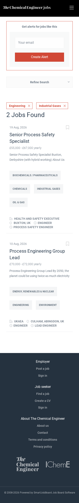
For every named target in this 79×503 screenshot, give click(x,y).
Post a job (42, 368)
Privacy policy (42, 446)
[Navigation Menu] (72, 7)
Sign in (42, 375)
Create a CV (43, 400)
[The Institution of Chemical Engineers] (58, 464)
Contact (42, 432)
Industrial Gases (50, 106)
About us (43, 425)
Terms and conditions (42, 439)
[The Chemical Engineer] (27, 464)
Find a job (42, 393)
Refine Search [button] (39, 82)
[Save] (67, 128)
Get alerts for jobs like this (39, 26)
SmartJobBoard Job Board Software (54, 492)
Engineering (17, 106)
